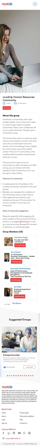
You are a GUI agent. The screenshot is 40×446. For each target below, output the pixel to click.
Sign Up (4, 423)
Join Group (29, 367)
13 (33, 376)
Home (4, 413)
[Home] (7, 387)
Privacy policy (24, 413)
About (4, 416)
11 (29, 376)
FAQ (21, 420)
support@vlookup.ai (21, 222)
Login (3, 420)
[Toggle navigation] (35, 4)
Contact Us (23, 423)
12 (31, 376)
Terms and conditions (27, 416)
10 (27, 376)
